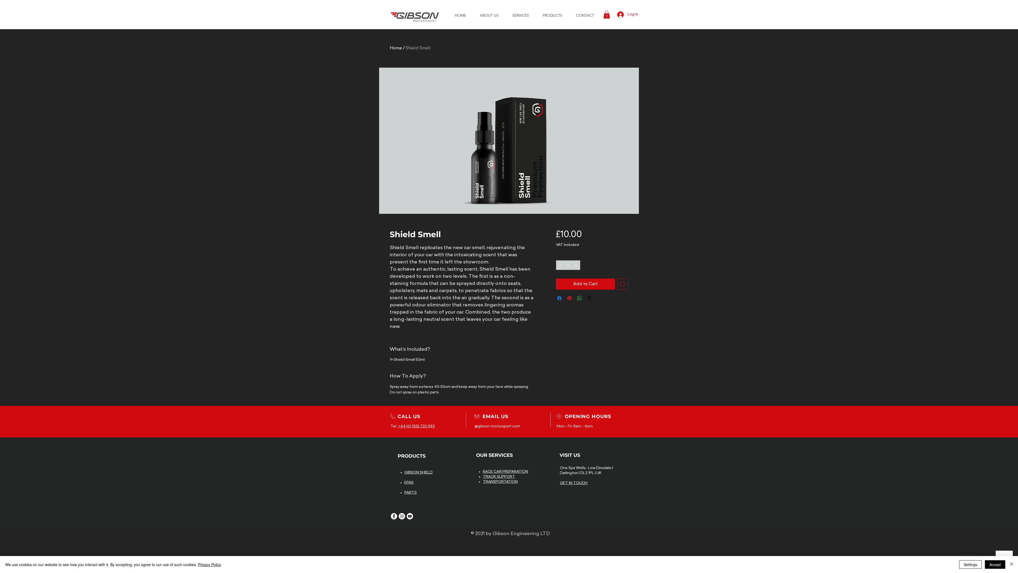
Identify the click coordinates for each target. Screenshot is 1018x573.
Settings (970, 564)
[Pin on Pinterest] (569, 298)
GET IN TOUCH (573, 483)
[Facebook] (394, 516)
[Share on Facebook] (559, 298)
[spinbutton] (568, 265)
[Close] (1011, 564)
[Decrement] (560, 265)
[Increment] (576, 265)
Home (396, 48)
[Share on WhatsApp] (579, 298)
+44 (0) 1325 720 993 (416, 426)
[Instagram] (402, 516)
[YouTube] (410, 516)
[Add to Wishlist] (622, 284)
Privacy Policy (209, 564)
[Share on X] (589, 298)
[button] (489, 15)
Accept (995, 564)
